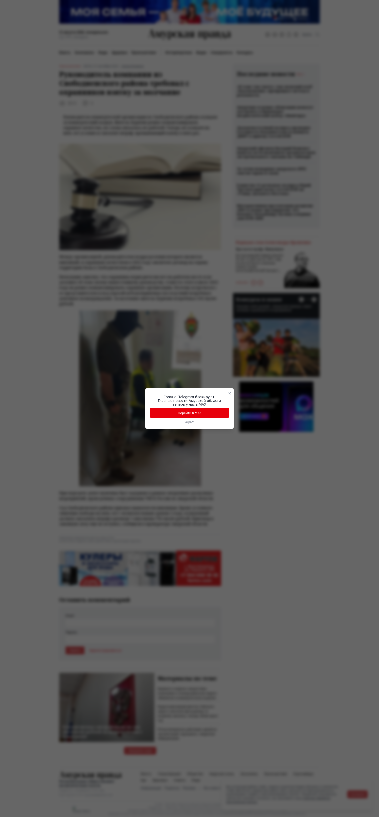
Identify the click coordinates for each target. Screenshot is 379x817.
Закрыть (189, 422)
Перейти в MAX (189, 413)
